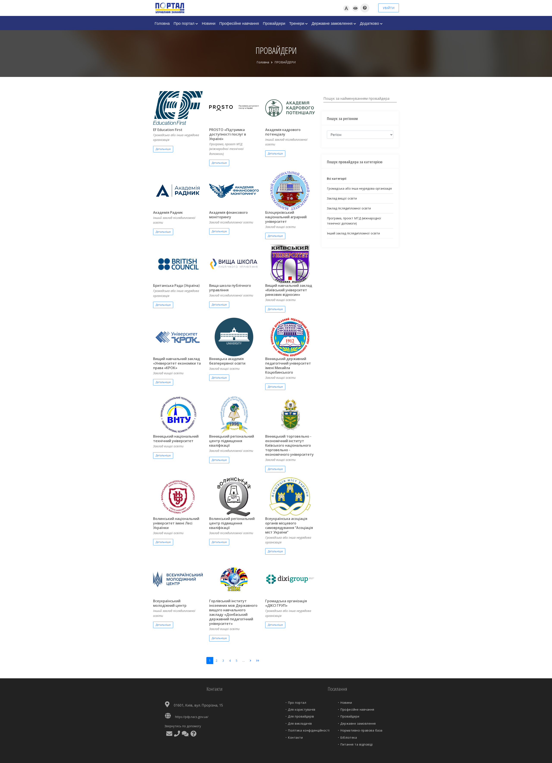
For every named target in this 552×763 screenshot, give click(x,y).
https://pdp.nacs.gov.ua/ (191, 717)
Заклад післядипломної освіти (349, 208)
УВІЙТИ (388, 8)
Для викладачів (300, 723)
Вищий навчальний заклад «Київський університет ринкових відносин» (288, 290)
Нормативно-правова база (361, 730)
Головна (162, 23)
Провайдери (274, 23)
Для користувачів (301, 709)
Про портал (185, 23)
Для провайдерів (301, 716)
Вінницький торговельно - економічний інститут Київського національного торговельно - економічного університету (289, 445)
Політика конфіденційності (309, 730)
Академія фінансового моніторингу (228, 214)
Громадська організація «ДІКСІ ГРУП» (286, 603)
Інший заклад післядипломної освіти (353, 233)
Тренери (297, 23)
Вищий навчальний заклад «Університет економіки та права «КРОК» (177, 363)
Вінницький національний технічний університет (176, 438)
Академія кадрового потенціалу (283, 132)
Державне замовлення (333, 23)
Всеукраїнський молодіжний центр (170, 603)
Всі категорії (336, 178)
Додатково (370, 23)
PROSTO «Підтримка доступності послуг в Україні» (227, 134)
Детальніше (163, 149)
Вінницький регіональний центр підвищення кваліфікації (231, 441)
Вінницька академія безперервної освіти (227, 361)
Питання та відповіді (356, 744)
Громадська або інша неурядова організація (359, 188)
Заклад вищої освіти (342, 198)
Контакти (295, 737)
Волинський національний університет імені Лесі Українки (176, 523)
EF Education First (167, 129)
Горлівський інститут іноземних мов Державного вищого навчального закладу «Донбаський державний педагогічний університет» (233, 612)
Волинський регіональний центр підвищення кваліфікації (232, 523)
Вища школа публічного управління (230, 287)
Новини (208, 23)
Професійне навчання (239, 23)
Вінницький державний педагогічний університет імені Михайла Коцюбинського (288, 365)
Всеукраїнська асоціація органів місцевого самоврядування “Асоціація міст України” (289, 525)
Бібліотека (348, 737)
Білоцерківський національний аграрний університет (286, 217)
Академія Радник (168, 212)
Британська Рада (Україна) (176, 285)
